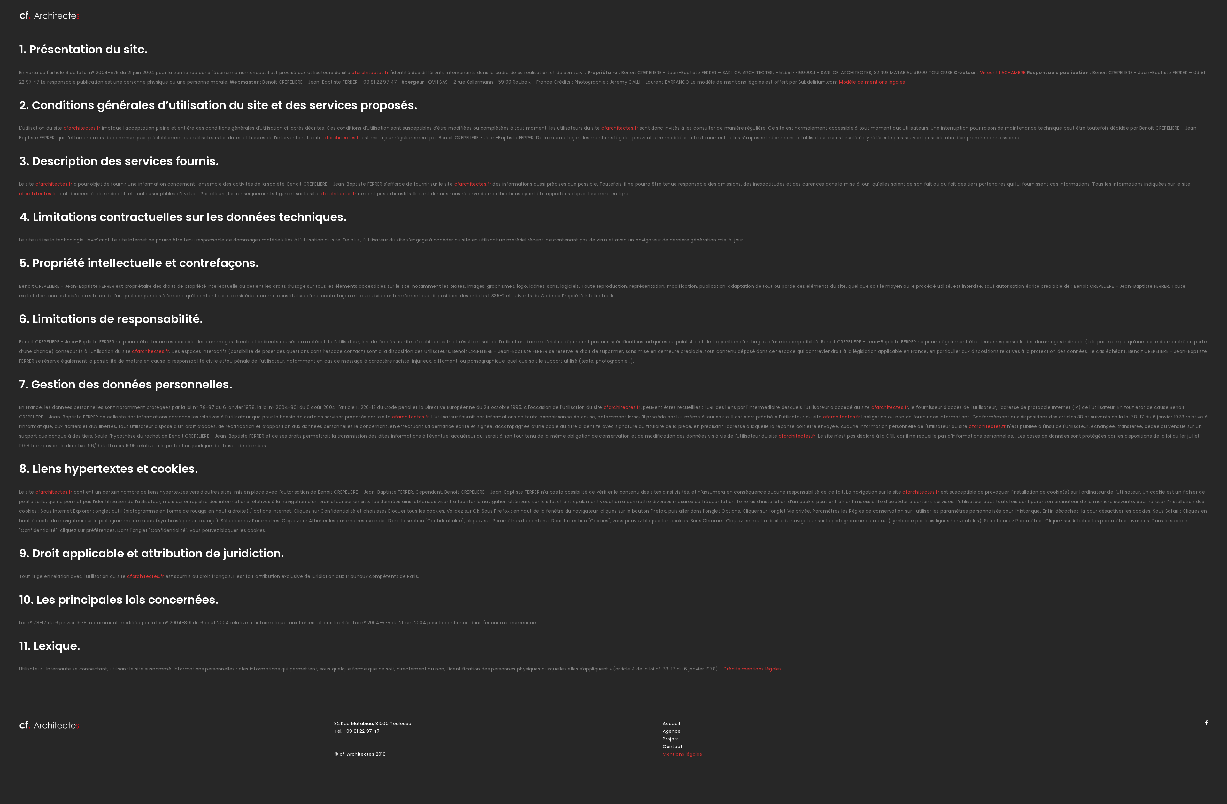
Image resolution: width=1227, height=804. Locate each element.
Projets (670, 739)
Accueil (671, 723)
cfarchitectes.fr (370, 72)
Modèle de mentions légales (872, 82)
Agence (672, 731)
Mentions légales (682, 754)
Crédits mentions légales (752, 669)
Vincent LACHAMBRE (1003, 72)
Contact (672, 746)
